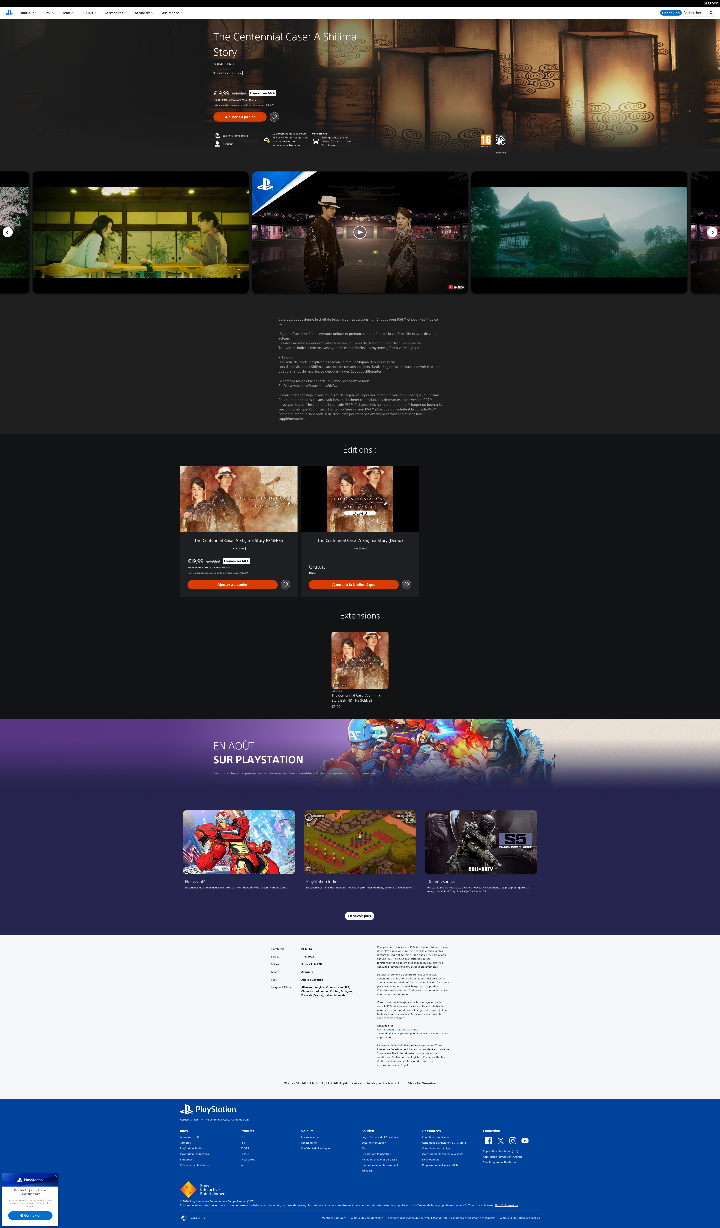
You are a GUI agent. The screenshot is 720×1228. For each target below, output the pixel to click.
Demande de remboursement (380, 1165)
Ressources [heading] (431, 1131)
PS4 (243, 1142)
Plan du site (440, 1218)
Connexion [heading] (491, 1131)
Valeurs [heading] (307, 1131)
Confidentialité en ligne (315, 1148)
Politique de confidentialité (366, 1218)
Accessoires (113, 13)
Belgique (195, 1217)
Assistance (170, 13)
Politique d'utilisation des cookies (519, 1218)
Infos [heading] (184, 1131)
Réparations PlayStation (376, 1154)
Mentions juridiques (334, 1218)
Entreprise (186, 1159)
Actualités (143, 13)
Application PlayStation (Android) (503, 1156)
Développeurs (430, 1159)
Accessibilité (309, 1142)
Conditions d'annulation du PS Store (444, 1142)
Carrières (185, 1142)
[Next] (712, 232)
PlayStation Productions (194, 1154)
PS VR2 (245, 1148)
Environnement (310, 1137)
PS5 (49, 13)
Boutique (27, 13)
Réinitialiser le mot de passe (379, 1159)
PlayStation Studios (192, 1148)
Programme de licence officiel (440, 1165)
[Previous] (8, 232)
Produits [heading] (247, 1131)
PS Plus (87, 13)
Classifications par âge (436, 1148)
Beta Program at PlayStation (500, 1162)
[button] (360, 232)
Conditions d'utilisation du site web (408, 1218)
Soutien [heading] (368, 1131)
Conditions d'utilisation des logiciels (473, 1218)
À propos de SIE (190, 1137)
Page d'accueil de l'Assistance (380, 1137)
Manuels (367, 1170)
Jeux (66, 13)
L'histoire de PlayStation (194, 1165)
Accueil (184, 1119)
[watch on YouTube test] (456, 287)
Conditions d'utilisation (436, 1137)
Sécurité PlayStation (374, 1142)
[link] (239, 853)
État (364, 1148)
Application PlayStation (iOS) (500, 1151)
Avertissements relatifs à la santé (397, 1029)
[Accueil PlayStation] (9, 13)
